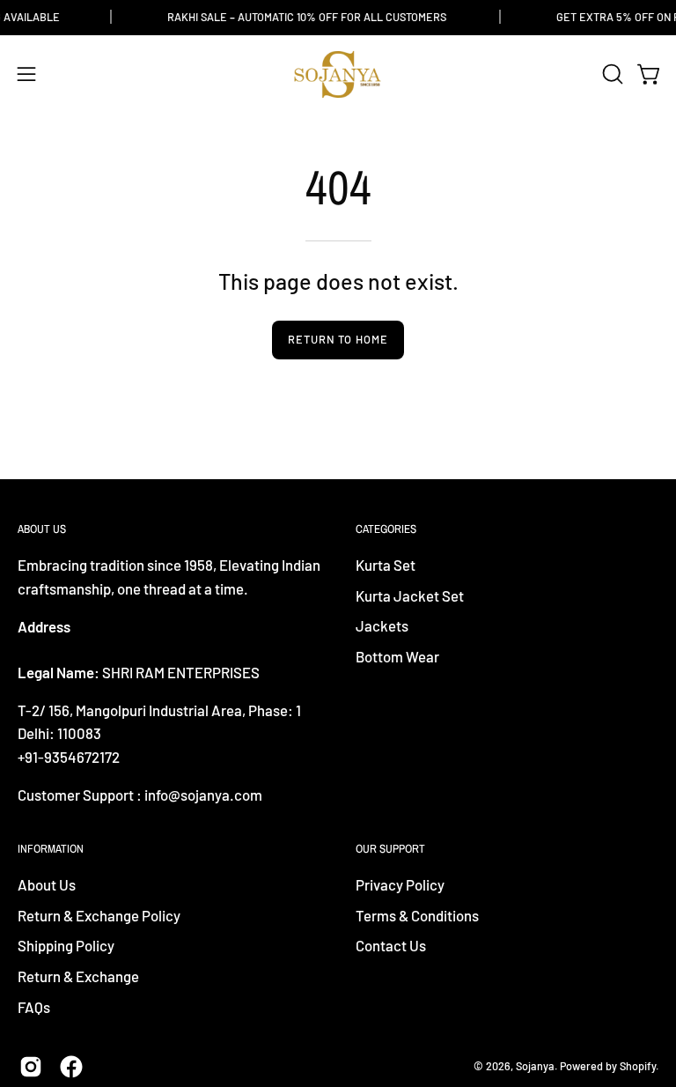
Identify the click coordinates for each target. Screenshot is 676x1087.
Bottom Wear (397, 656)
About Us (47, 884)
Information (51, 848)
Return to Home (338, 339)
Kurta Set (385, 564)
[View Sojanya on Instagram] (31, 1067)
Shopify (638, 1066)
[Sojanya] (338, 74)
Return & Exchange (78, 976)
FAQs (34, 1007)
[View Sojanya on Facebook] (71, 1067)
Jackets (382, 626)
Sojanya (535, 1066)
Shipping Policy (66, 946)
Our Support (390, 848)
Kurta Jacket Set (410, 595)
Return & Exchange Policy (99, 915)
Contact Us (391, 946)
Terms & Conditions (417, 915)
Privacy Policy (400, 884)
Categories (386, 528)
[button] (611, 74)
